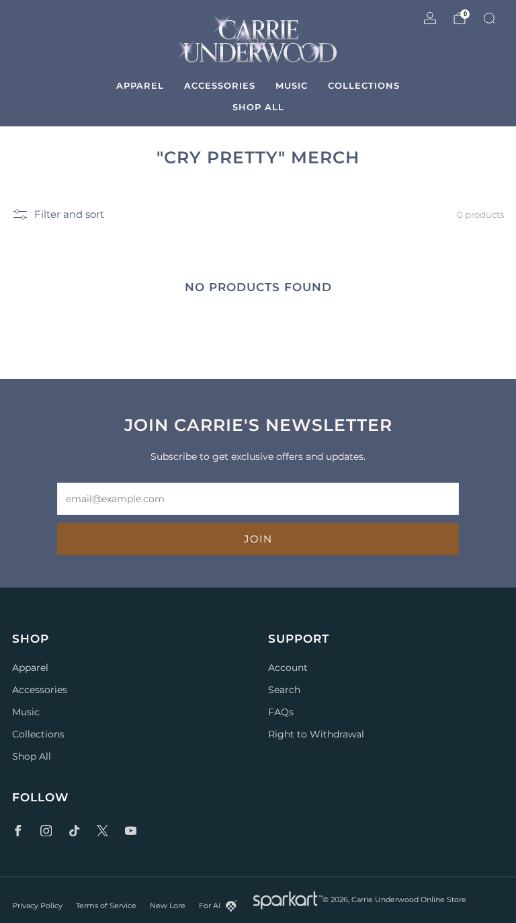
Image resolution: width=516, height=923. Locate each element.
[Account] (430, 18)
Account (288, 667)
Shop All (258, 107)
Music (291, 85)
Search (284, 690)
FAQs (281, 712)
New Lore (167, 905)
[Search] (489, 18)
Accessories (219, 85)
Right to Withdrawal (316, 734)
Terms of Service (106, 905)
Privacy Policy (37, 905)
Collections (364, 85)
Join (258, 538)
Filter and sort (69, 214)
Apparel (140, 85)
